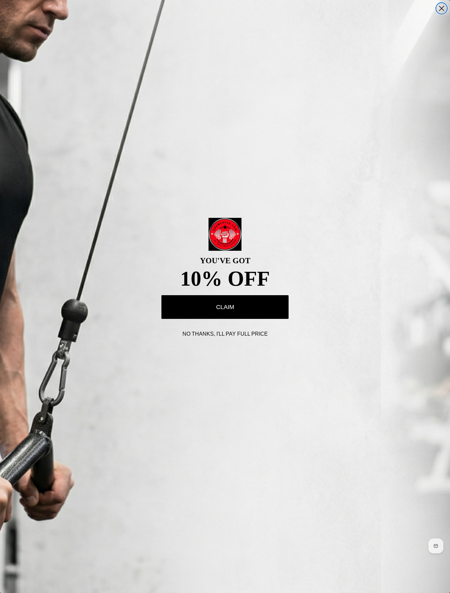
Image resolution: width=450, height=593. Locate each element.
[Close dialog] (441, 8)
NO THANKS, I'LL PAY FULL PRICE (225, 334)
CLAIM (225, 307)
